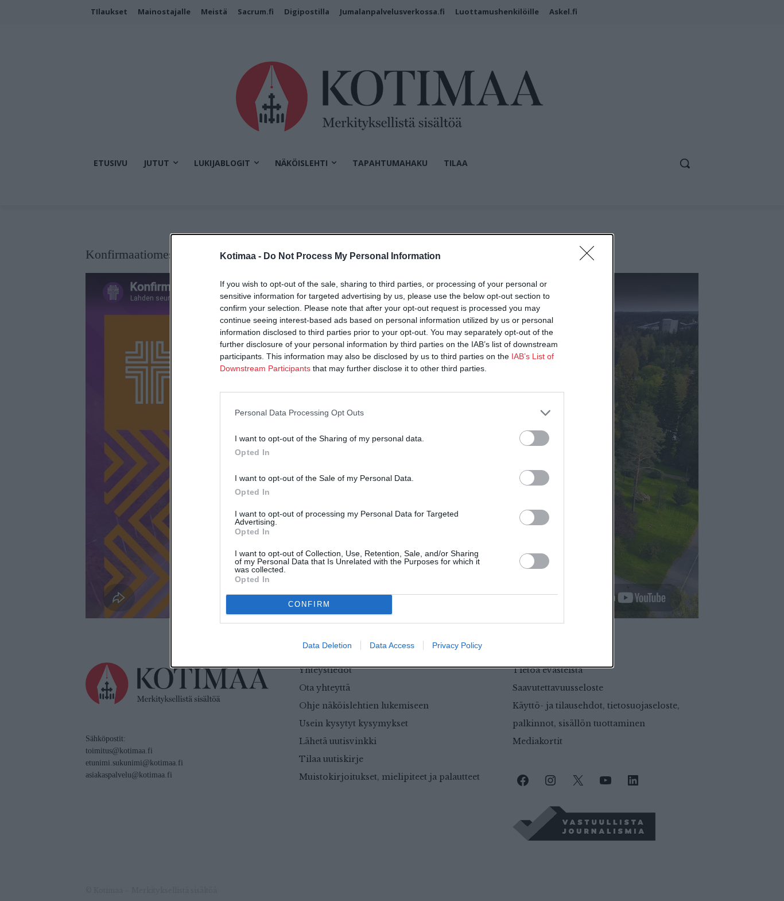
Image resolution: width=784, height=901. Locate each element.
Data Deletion (327, 645)
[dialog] (392, 450)
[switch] (534, 438)
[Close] (590, 257)
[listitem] (392, 413)
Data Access (392, 645)
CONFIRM (309, 604)
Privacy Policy (457, 645)
